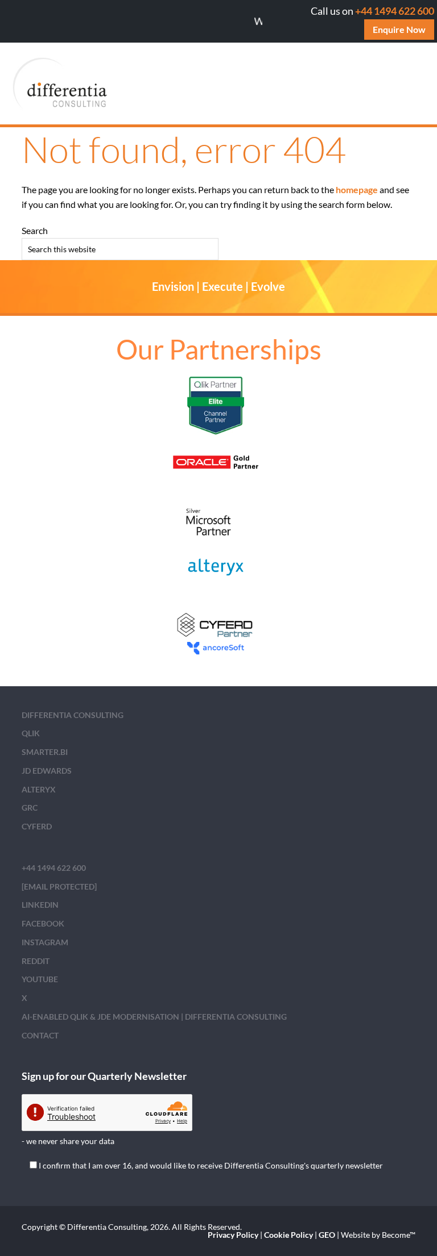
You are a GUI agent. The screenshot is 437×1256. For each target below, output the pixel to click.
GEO (327, 1235)
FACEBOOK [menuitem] (43, 923)
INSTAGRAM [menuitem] (45, 942)
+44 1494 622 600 (394, 11)
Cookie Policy (288, 1235)
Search (35, 230)
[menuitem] (59, 886)
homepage (357, 189)
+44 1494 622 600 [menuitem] (54, 868)
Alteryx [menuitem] (39, 789)
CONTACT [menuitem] (40, 1035)
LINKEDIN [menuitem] (40, 904)
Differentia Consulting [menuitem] (72, 715)
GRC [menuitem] (30, 807)
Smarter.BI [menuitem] (45, 752)
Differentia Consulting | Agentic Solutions (118, 83)
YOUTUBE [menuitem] (40, 979)
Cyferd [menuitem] (37, 826)
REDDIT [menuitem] (36, 961)
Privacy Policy (233, 1235)
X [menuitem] (24, 998)
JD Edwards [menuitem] (47, 770)
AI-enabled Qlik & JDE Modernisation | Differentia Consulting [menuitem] (154, 1016)
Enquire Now (399, 29)
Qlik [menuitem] (31, 733)
